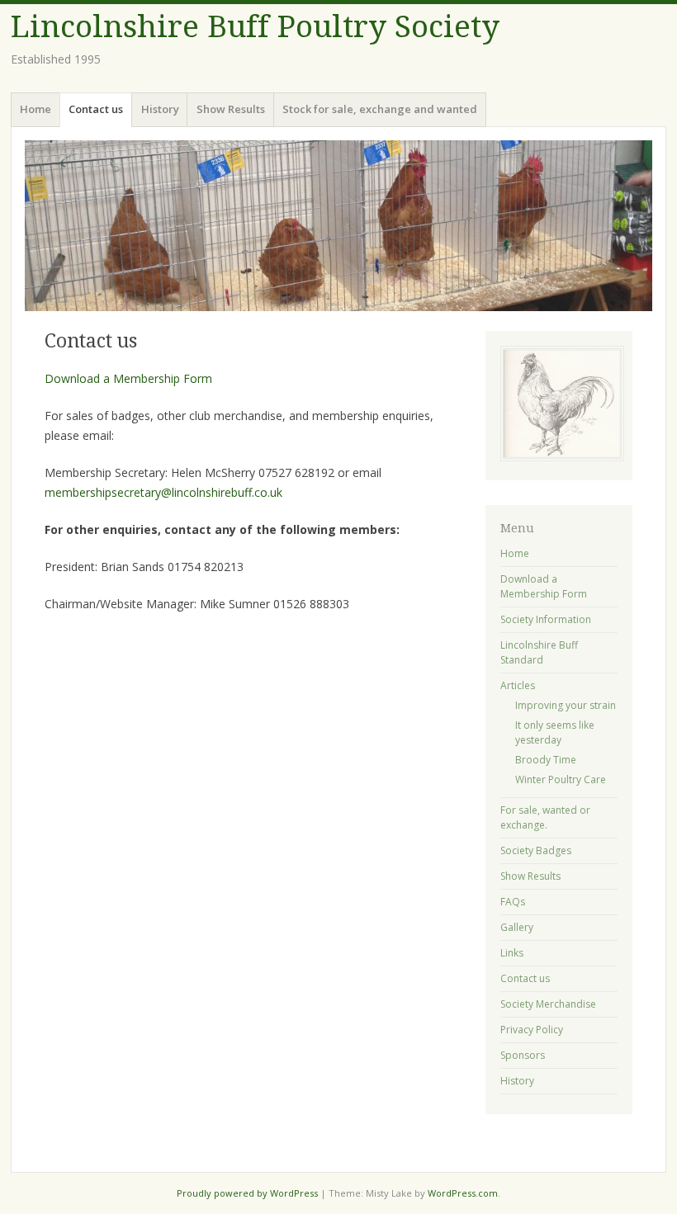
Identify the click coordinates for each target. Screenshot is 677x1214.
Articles (517, 685)
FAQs (512, 902)
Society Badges (535, 850)
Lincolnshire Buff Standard (539, 652)
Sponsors (522, 1055)
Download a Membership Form (128, 378)
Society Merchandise (548, 1004)
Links (511, 953)
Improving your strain (565, 705)
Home (35, 109)
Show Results (230, 109)
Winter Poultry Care (560, 779)
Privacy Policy (531, 1030)
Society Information (545, 619)
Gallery (516, 927)
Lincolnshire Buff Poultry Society (255, 27)
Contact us (96, 109)
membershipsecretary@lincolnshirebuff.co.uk (163, 492)
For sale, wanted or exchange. (545, 817)
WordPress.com (463, 1193)
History (160, 109)
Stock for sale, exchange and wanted (379, 109)
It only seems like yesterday (554, 732)
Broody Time (545, 760)
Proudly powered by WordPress (247, 1193)
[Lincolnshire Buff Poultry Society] (338, 225)
